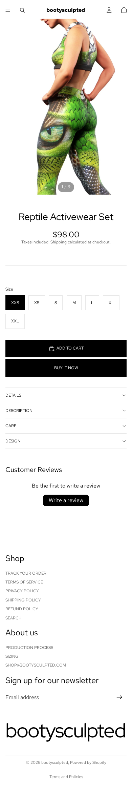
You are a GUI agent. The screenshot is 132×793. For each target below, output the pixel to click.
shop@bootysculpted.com (35, 665)
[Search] (22, 10)
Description (18, 410)
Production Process (29, 647)
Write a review (66, 500)
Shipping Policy (23, 599)
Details (13, 395)
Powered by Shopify (88, 762)
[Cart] (123, 10)
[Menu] (8, 10)
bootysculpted (54, 762)
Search (13, 617)
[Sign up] (119, 697)
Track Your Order (25, 573)
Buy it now (66, 368)
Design (13, 441)
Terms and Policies (66, 776)
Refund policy (21, 609)
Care (10, 426)
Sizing (12, 656)
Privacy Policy (22, 591)
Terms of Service (24, 582)
